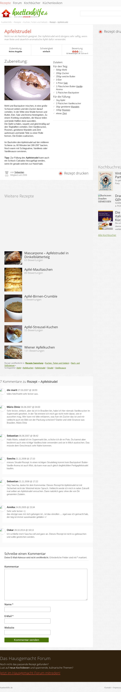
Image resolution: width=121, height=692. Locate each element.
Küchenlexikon (52, 2)
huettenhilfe (6, 22)
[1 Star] (73, 51)
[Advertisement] (109, 100)
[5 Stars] (81, 51)
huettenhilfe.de (6, 688)
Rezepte (5, 2)
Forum (17, 2)
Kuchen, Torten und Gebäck (35, 22)
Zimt (64, 113)
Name (8, 604)
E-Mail (8, 616)
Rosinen (66, 110)
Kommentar (11, 566)
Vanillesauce (60, 368)
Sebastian (19, 172)
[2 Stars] (75, 51)
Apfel (19, 368)
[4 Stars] (79, 51)
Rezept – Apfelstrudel (59, 22)
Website (9, 627)
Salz (65, 83)
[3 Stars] (77, 51)
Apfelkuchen (28, 368)
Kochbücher (32, 2)
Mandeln (75, 106)
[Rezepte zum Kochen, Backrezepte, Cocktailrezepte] (24, 13)
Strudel (50, 368)
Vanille (79, 86)
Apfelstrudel (40, 368)
